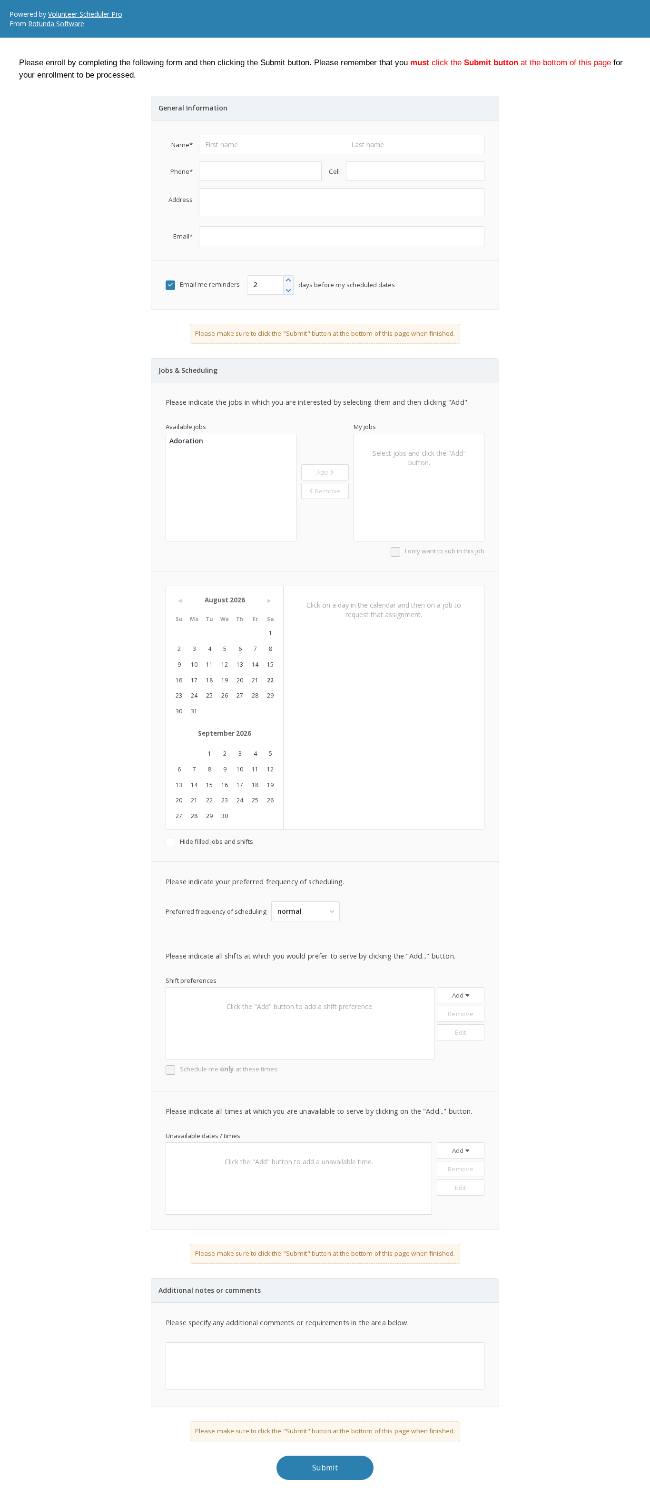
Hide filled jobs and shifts (216, 841)
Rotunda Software (56, 23)
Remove (327, 491)
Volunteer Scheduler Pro (85, 14)
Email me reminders (210, 284)
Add (323, 472)
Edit (460, 1032)
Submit (325, 1468)
